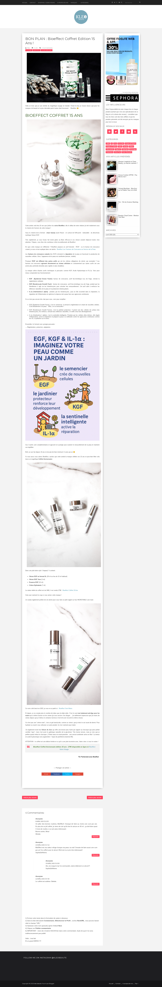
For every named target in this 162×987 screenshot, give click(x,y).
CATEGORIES (84, 2)
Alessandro (110, 149)
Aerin (120, 146)
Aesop (125, 146)
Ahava (131, 146)
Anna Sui (117, 152)
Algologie (125, 149)
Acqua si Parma (111, 146)
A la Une (29, 50)
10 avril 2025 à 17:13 (42, 845)
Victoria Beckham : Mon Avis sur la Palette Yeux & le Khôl (127, 189)
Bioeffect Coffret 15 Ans (70, 590)
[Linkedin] (109, 131)
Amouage (133, 149)
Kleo (28, 48)
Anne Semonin (126, 152)
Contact (33, 2)
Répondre (96, 836)
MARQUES (74, 2)
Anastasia (109, 152)
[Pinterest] (129, 131)
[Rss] (135, 131)
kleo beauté (37, 983)
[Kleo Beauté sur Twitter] (114, 2)
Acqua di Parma (130, 143)
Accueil (24, 2)
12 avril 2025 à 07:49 (42, 879)
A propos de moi (128, 983)
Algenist (117, 149)
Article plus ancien (94, 797)
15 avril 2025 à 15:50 (53, 863)
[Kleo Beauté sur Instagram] (112, 2)
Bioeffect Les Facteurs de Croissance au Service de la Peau (76, 249)
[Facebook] (122, 131)
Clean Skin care (46, 50)
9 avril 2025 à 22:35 (42, 821)
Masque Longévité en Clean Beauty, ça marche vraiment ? (128, 162)
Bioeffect (36, 50)
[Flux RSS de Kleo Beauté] (121, 2)
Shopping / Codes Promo (46, 2)
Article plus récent (29, 797)
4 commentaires (47, 48)
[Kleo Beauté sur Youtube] (119, 2)
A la (115, 143)
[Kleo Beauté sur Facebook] (117, 2)
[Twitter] (116, 131)
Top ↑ (136, 983)
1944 (107, 143)
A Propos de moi (62, 2)
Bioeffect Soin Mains (65, 708)
